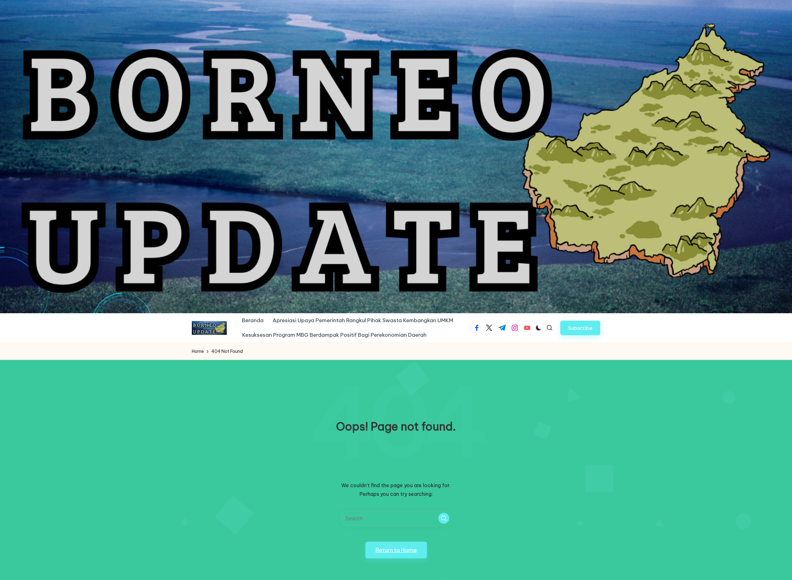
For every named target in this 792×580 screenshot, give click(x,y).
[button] (580, 328)
